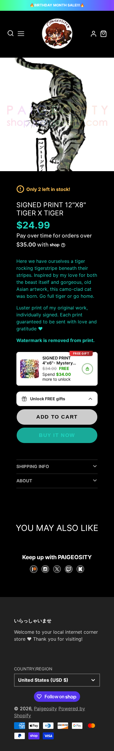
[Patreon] (34, 569)
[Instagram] (45, 569)
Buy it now (57, 435)
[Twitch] (69, 569)
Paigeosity (45, 708)
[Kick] (80, 569)
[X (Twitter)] (57, 569)
